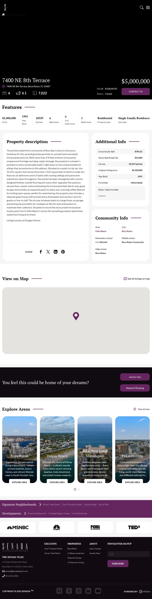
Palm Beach (100, 231)
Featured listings (74, 558)
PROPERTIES (74, 543)
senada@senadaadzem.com (16, 571)
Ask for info (135, 377)
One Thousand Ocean (72, 504)
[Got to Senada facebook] (69, 591)
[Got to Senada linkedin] (88, 591)
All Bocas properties (76, 553)
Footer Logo (15, 547)
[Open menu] (148, 7)
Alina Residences (79, 513)
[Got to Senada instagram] (79, 591)
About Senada (95, 548)
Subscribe (118, 563)
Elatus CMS (145, 591)
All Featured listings (76, 562)
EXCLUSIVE (50, 543)
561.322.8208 (11, 576)
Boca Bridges (90, 504)
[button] (75, 489)
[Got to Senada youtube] (98, 591)
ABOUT (93, 543)
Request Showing (135, 387)
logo (5, 7)
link (40, 252)
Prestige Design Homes (59, 513)
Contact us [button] (135, 91)
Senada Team (94, 553)
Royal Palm (104, 504)
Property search (141, 7)
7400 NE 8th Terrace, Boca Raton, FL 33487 (28, 86)
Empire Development (37, 513)
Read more (19, 449)
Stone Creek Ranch (51, 504)
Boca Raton (127, 231)
